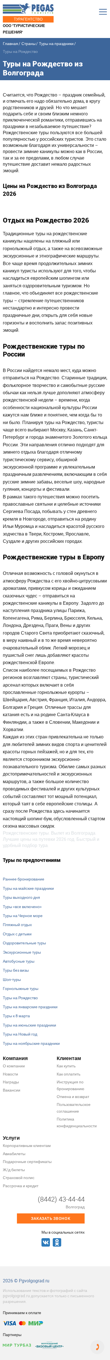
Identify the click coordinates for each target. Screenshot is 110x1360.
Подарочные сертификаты (27, 1161)
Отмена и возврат (73, 1096)
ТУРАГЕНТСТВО (28, 19)
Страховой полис (18, 1177)
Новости (10, 1074)
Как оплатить (68, 1074)
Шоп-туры (12, 979)
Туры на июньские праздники (29, 1025)
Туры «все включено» (22, 906)
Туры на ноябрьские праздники (31, 1043)
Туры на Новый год (20, 1034)
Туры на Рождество (20, 997)
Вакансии (11, 1090)
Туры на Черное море (23, 915)
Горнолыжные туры (20, 988)
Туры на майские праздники (28, 888)
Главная (10, 43)
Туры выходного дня (21, 897)
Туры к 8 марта (16, 1015)
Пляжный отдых (17, 924)
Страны (28, 43)
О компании (14, 1065)
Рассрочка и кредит (20, 1185)
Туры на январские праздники (30, 1006)
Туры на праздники (56, 43)
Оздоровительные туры (24, 942)
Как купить (66, 1065)
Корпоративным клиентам (27, 1145)
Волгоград (75, 1206)
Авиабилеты (14, 1153)
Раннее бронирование (23, 879)
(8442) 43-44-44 (61, 1199)
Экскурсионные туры (22, 952)
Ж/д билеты (14, 1169)
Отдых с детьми (17, 933)
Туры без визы (16, 970)
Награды (11, 1082)
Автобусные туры (18, 961)
